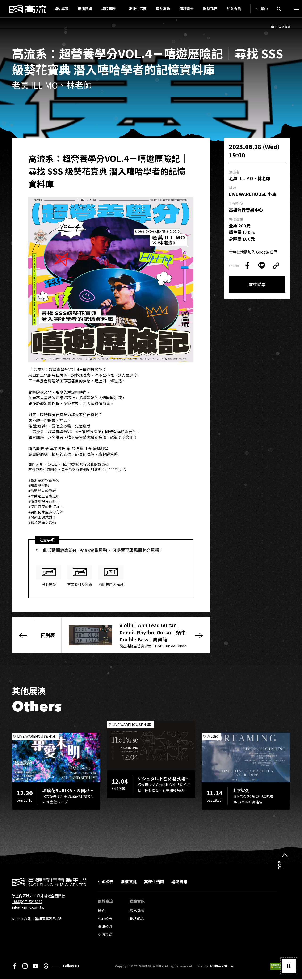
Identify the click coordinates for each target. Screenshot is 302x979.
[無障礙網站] (280, 966)
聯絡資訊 (137, 918)
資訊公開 (105, 926)
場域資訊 (179, 881)
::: (48, 9)
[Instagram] (25, 966)
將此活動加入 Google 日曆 (255, 252)
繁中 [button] (264, 8)
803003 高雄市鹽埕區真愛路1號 (37, 918)
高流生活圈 (138, 8)
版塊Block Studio (222, 966)
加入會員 (234, 8)
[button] (288, 965)
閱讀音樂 (187, 8)
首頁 (273, 27)
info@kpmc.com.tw (28, 907)
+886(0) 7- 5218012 (27, 901)
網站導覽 (61, 8)
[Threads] (46, 966)
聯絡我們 (210, 8)
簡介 (101, 910)
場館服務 (108, 8)
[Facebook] (14, 966)
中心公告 (106, 881)
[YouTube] (35, 966)
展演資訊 (85, 8)
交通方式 (105, 934)
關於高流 (163, 8)
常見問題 (137, 910)
